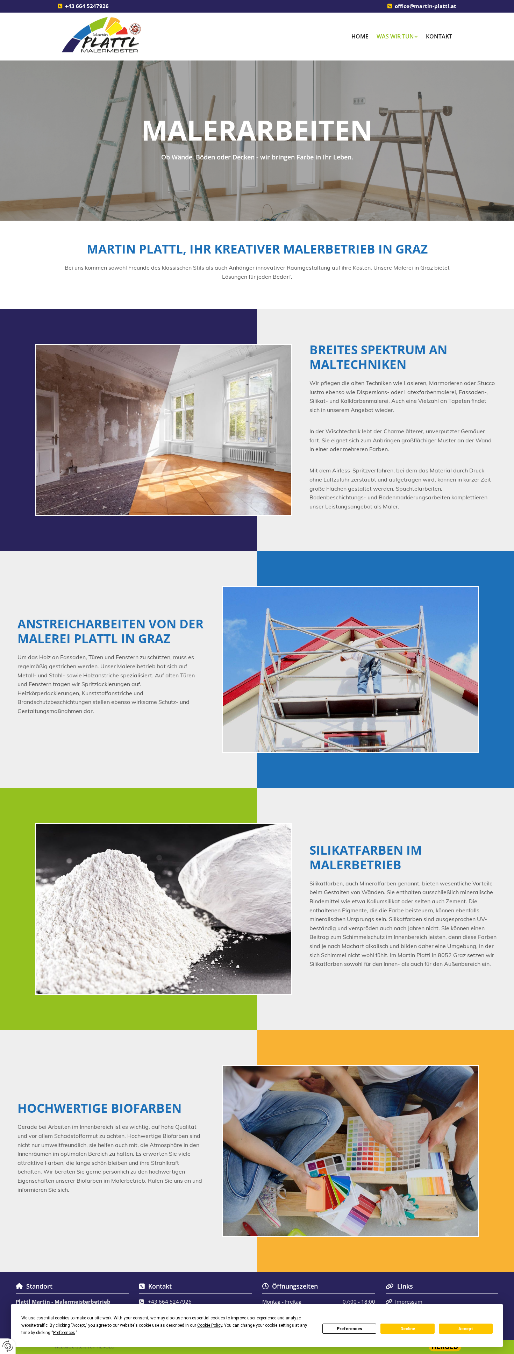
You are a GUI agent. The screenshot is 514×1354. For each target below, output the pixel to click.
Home (360, 36)
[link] (397, 36)
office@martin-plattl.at (425, 5)
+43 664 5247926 (87, 5)
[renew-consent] (8, 1346)
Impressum (408, 1301)
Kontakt (439, 36)
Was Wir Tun (395, 36)
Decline (407, 1328)
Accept (465, 1328)
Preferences (349, 1328)
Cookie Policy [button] (209, 1325)
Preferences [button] (64, 1332)
